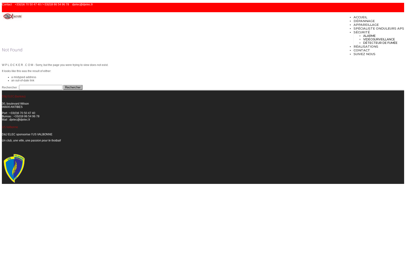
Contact (362, 50)
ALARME (369, 36)
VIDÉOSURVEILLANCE (379, 39)
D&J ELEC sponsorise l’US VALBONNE (27, 134)
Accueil (360, 17)
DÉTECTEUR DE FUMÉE (380, 43)
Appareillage (366, 25)
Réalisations (366, 46)
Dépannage (364, 21)
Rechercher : (10, 87)
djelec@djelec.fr (82, 4)
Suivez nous (364, 54)
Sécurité (362, 32)
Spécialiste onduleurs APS (379, 28)
